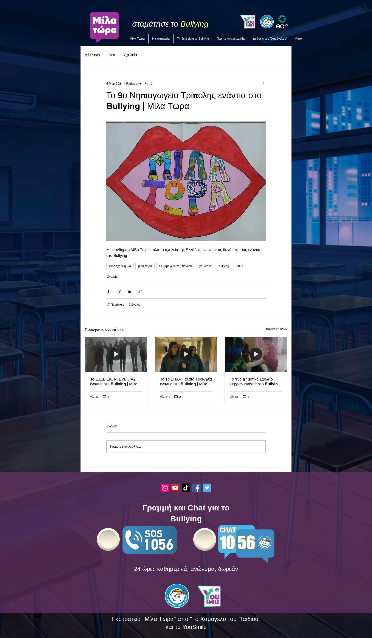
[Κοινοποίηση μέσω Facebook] (108, 291)
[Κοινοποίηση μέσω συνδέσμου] (140, 291)
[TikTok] (186, 488)
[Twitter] (207, 488)
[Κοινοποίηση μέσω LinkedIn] (129, 291)
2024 (239, 266)
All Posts (92, 55)
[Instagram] (165, 488)
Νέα (111, 55)
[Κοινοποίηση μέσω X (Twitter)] (119, 291)
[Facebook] (196, 488)
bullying (224, 266)
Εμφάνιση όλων (276, 328)
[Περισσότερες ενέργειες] (263, 83)
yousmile (205, 266)
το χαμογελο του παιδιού (175, 266)
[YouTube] (175, 488)
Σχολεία (130, 55)
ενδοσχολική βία (120, 266)
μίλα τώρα (145, 266)
